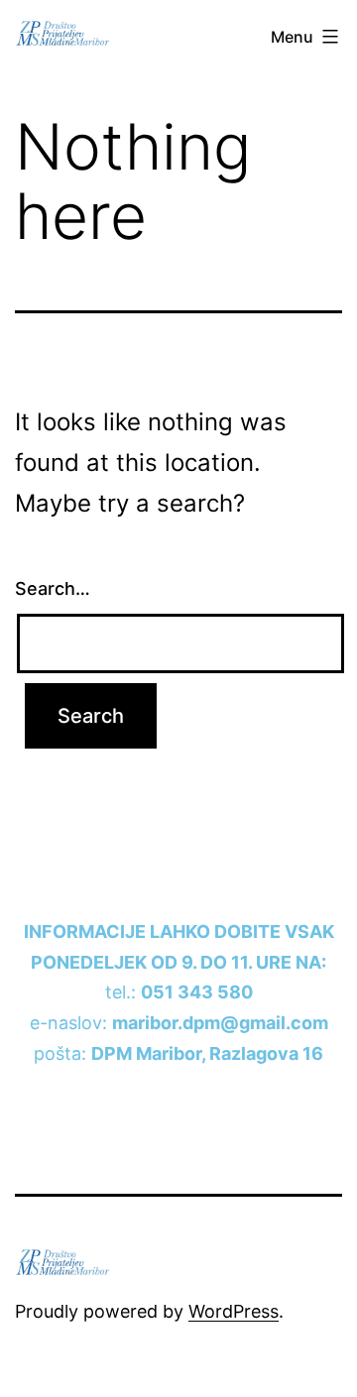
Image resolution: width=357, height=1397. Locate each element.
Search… (52, 588)
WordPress (233, 1311)
